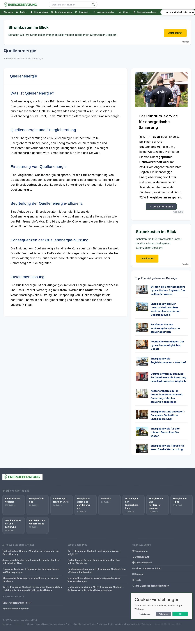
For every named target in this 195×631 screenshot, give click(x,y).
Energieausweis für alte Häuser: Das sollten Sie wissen (165, 432)
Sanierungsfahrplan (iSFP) (16, 602)
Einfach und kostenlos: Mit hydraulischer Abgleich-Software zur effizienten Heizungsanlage (95, 588)
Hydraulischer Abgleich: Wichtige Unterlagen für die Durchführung (30, 553)
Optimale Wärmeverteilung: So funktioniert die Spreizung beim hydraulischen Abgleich (168, 377)
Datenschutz (142, 557)
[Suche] (93, 5)
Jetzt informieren (162, 206)
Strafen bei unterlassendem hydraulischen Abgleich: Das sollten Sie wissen (168, 290)
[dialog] (161, 606)
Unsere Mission (143, 562)
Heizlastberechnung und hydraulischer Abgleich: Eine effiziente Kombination (96, 570)
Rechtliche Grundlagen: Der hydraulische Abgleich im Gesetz (167, 345)
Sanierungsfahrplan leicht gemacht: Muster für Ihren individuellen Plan (31, 561)
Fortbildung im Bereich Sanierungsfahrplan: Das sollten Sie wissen (93, 561)
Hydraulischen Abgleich (15, 608)
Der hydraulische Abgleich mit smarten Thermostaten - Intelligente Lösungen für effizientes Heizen (32, 588)
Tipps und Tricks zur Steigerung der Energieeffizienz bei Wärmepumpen (31, 570)
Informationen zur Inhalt (148, 568)
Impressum (141, 551)
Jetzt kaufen (175, 33)
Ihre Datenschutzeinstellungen (152, 585)
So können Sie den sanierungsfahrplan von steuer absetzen (165, 328)
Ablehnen (163, 614)
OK (180, 614)
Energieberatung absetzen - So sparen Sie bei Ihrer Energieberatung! (168, 415)
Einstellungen (144, 614)
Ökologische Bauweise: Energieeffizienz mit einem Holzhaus (30, 579)
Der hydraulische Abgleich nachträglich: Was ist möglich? (93, 553)
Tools (138, 580)
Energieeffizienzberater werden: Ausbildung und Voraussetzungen (93, 579)
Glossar (139, 574)
